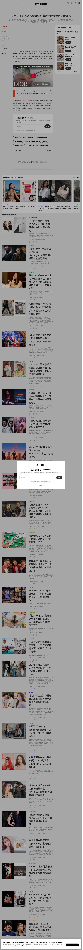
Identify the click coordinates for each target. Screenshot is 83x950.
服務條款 (44, 481)
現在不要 (41, 485)
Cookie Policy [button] (52, 944)
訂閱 (59, 477)
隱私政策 (48, 481)
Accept (72, 945)
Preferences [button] (25, 945)
